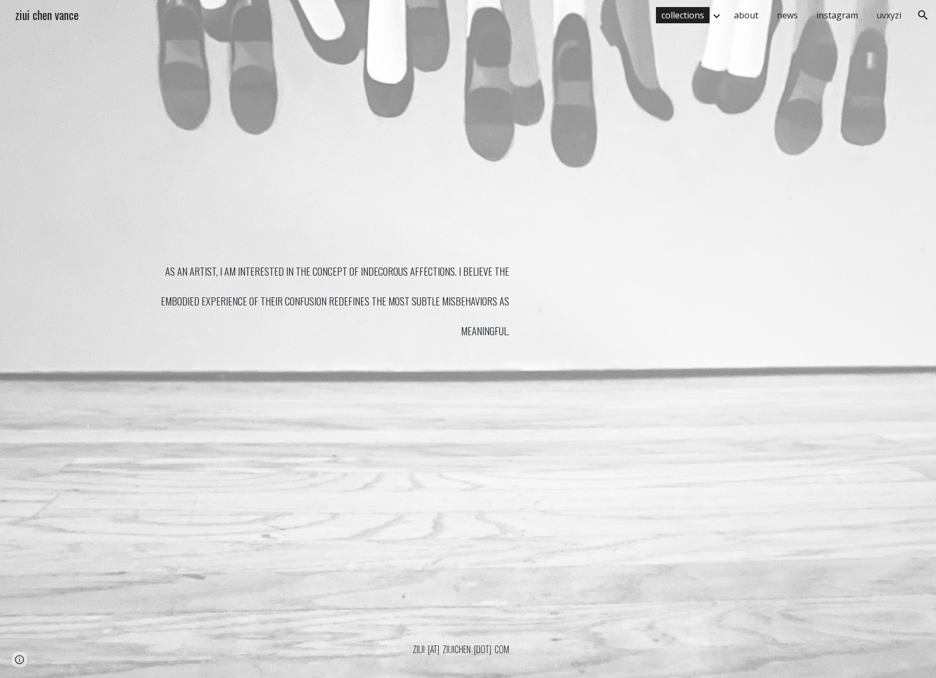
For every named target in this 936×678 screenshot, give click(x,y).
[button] (923, 15)
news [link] (787, 15)
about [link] (746, 15)
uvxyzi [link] (888, 15)
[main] (334, 354)
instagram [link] (837, 15)
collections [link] (682, 15)
